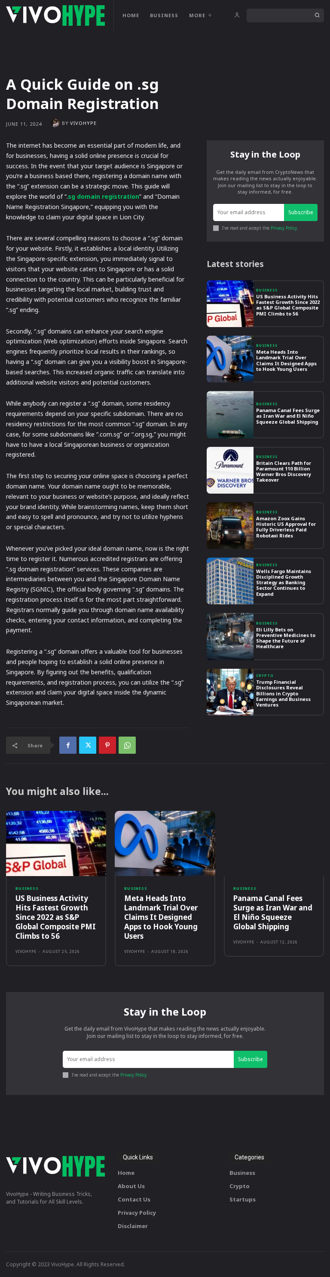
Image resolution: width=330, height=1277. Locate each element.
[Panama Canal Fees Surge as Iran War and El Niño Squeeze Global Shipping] (230, 414)
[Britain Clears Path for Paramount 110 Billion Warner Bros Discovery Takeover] (230, 470)
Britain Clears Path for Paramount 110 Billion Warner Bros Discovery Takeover (283, 471)
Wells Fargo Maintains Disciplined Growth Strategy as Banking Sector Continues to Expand (283, 582)
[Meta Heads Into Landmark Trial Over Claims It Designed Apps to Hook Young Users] (230, 359)
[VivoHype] (56, 123)
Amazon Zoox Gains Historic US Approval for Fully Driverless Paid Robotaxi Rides (286, 527)
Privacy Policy (284, 228)
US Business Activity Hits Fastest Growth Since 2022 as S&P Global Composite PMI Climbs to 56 (288, 305)
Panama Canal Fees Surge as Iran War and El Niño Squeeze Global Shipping (288, 416)
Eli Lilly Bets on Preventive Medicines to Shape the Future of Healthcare (285, 638)
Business (267, 290)
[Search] (317, 15)
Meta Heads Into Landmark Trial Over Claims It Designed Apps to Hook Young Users (286, 360)
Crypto (265, 675)
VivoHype (83, 123)
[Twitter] (87, 745)
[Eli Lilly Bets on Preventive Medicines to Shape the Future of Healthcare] (230, 636)
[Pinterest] (107, 745)
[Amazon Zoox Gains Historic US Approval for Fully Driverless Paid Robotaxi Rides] (230, 525)
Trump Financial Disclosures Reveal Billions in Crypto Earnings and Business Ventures (283, 693)
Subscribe (300, 212)
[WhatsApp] (127, 745)
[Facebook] (67, 745)
